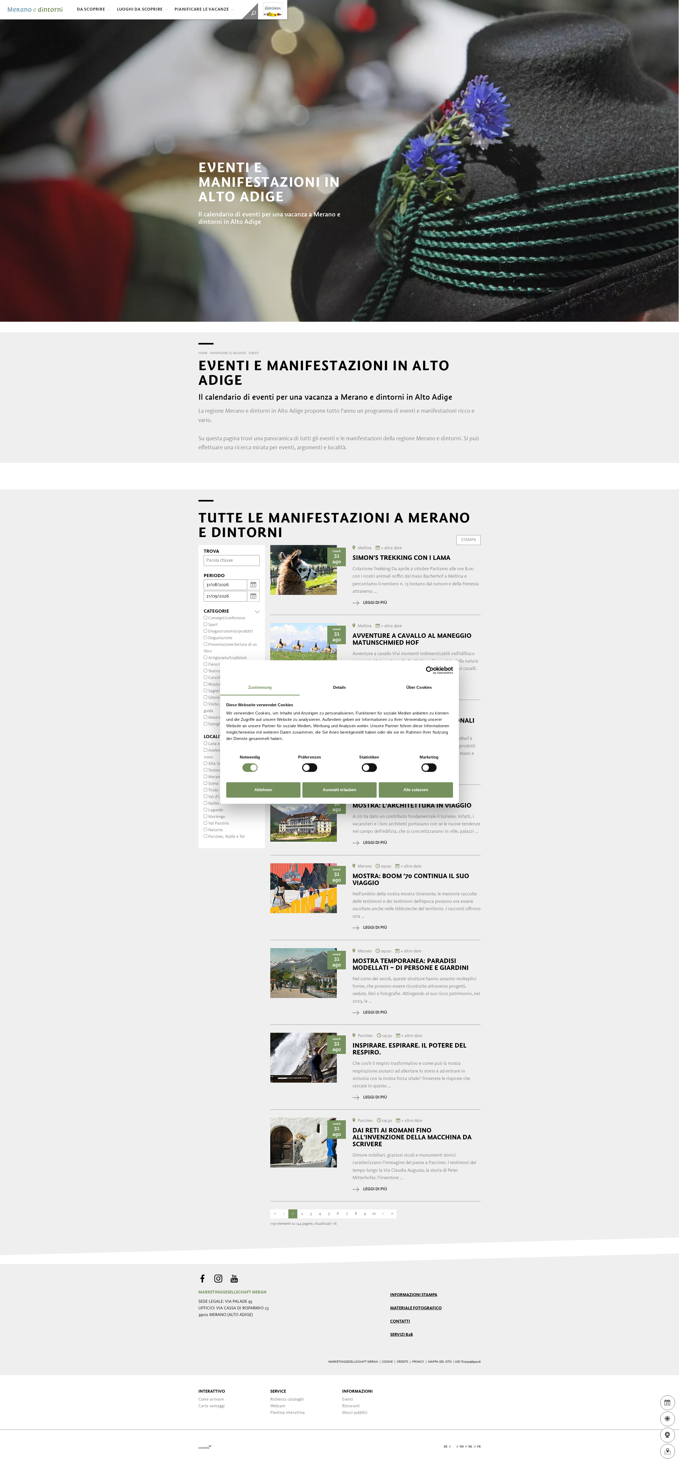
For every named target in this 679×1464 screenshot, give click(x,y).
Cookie (387, 1361)
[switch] (309, 768)
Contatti (400, 1321)
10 (374, 1214)
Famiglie (215, 724)
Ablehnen (263, 789)
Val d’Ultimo (219, 797)
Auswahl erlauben (339, 789)
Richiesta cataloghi (287, 1399)
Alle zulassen (415, 789)
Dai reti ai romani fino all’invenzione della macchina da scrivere (412, 1137)
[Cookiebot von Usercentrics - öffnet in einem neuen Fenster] (430, 670)
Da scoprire (91, 9)
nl (470, 1446)
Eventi (347, 1399)
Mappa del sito (440, 1361)
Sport (213, 625)
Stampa (468, 540)
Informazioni (357, 1391)
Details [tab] (339, 687)
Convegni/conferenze (226, 618)
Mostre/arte (219, 718)
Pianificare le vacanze (202, 9)
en (462, 1446)
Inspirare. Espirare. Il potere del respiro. (409, 1049)
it (453, 1446)
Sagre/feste (218, 691)
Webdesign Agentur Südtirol (204, 1446)
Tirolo (213, 790)
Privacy (418, 1361)
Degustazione (220, 638)
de (445, 1446)
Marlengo (216, 817)
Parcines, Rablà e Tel (226, 837)
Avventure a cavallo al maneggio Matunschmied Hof (412, 639)
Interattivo (211, 1391)
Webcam (277, 1406)
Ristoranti (351, 1406)
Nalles (213, 803)
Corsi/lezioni (219, 678)
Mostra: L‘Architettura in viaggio (412, 805)
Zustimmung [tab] (260, 687)
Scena (213, 784)
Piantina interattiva (287, 1413)
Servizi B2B (401, 1335)
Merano (215, 777)
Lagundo (215, 810)
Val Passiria (218, 823)
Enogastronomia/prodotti (230, 631)
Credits (402, 1361)
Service (278, 1391)
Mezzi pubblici (354, 1413)
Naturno (215, 830)
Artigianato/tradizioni (227, 658)
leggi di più (375, 603)
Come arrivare (211, 1399)
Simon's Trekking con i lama (401, 557)
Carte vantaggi (211, 1406)
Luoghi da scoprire (140, 9)
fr (479, 1446)
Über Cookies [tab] (419, 687)
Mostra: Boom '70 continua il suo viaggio (410, 879)
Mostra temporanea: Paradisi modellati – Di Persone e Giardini (410, 964)
